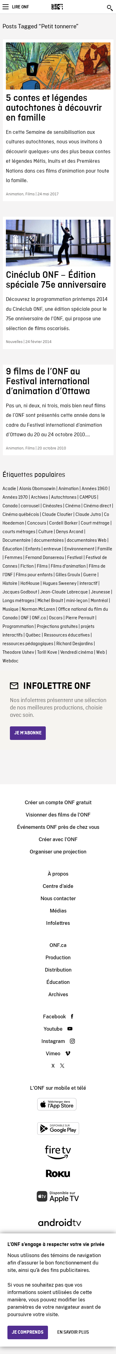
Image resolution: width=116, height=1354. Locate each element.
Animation (68, 489)
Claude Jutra (88, 515)
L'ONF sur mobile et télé (58, 1088)
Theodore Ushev (18, 652)
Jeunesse (100, 592)
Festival (75, 558)
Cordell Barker (63, 523)
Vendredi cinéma (76, 652)
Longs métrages (18, 601)
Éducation (12, 549)
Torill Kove (47, 652)
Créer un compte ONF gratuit (58, 802)
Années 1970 (15, 497)
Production (58, 958)
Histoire (9, 584)
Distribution (58, 970)
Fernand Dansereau (44, 558)
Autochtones (63, 497)
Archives (39, 497)
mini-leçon (77, 601)
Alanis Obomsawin (37, 489)
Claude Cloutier (57, 515)
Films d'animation (68, 566)
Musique (10, 609)
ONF (25, 618)
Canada (10, 506)
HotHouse (30, 584)
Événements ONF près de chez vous (58, 827)
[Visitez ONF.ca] (68, 7)
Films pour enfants (34, 575)
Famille (104, 549)
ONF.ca (39, 618)
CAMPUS (87, 497)
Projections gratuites (57, 627)
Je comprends (28, 1332)
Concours (36, 523)
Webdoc (10, 661)
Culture (45, 532)
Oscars (55, 618)
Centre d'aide (58, 886)
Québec (33, 635)
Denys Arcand (69, 532)
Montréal (99, 601)
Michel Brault (50, 601)
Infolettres (58, 923)
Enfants (33, 549)
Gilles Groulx (68, 575)
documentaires (49, 540)
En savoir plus (73, 1332)
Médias (58, 911)
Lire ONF (20, 7)
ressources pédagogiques (27, 644)
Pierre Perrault (80, 618)
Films (42, 566)
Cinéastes (52, 506)
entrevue (52, 549)
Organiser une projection (58, 852)
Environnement (79, 549)
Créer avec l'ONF (58, 839)
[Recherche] (110, 8)
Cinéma (72, 506)
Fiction (27, 566)
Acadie (9, 489)
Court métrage (95, 523)
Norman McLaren (38, 609)
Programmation (18, 627)
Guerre (90, 575)
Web (100, 652)
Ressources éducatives (67, 635)
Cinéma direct (97, 506)
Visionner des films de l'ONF (58, 815)
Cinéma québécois (20, 515)
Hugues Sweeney (59, 584)
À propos (58, 874)
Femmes (13, 558)
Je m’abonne (27, 733)
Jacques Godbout (19, 592)
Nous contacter (58, 898)
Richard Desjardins (74, 644)
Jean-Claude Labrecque (64, 592)
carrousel (30, 506)
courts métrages (18, 532)
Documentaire (16, 540)
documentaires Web (86, 540)
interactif (88, 584)
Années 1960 (95, 489)
